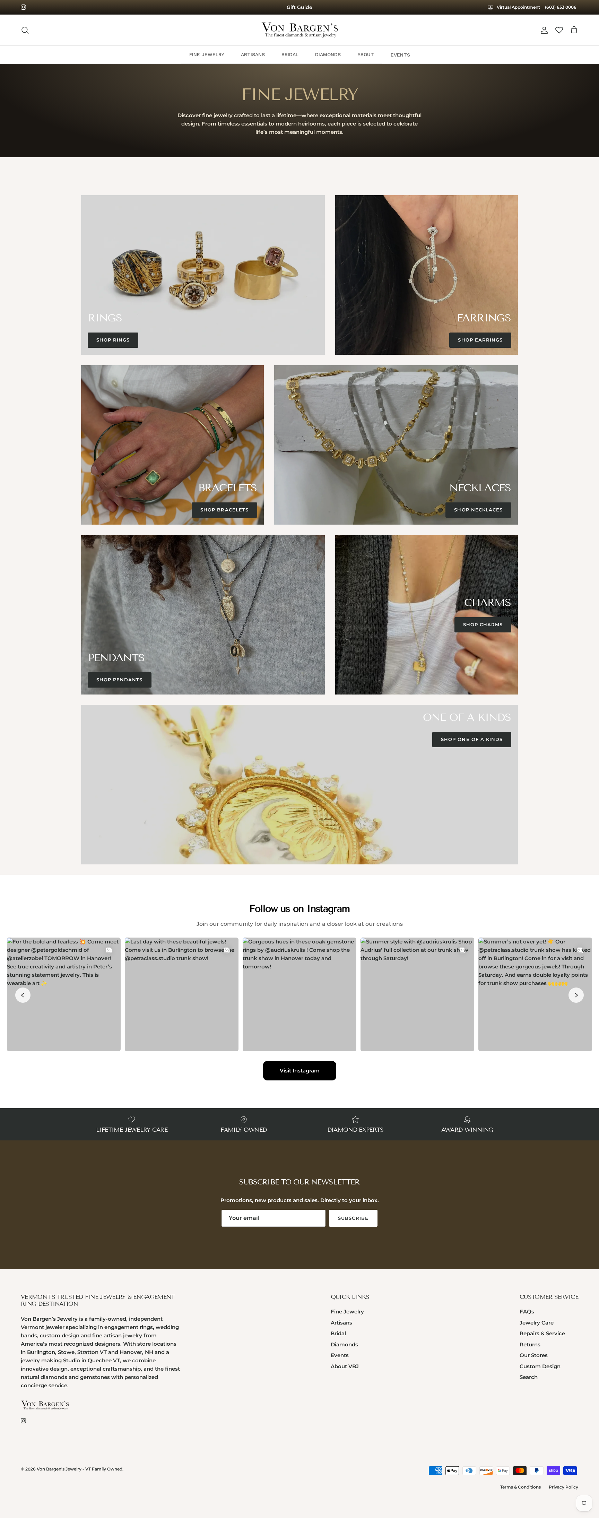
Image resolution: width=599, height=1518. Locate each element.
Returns (530, 1344)
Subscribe (353, 1218)
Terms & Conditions (520, 1487)
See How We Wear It (299, 7)
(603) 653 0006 (560, 7)
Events (340, 1355)
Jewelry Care (537, 1322)
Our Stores (534, 1355)
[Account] (542, 30)
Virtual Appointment (518, 7)
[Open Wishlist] (559, 30)
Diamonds (344, 1344)
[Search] (25, 30)
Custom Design (540, 1366)
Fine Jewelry (347, 1311)
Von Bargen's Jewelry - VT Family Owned (79, 1469)
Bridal (338, 1333)
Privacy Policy (563, 1487)
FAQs (527, 1311)
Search (529, 1377)
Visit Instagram (300, 1070)
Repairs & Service (542, 1333)
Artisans (341, 1322)
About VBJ (345, 1366)
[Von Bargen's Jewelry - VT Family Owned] (300, 30)
